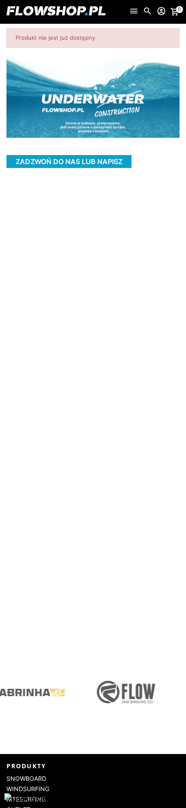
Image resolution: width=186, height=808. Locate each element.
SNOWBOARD (26, 778)
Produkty (26, 766)
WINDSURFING (27, 788)
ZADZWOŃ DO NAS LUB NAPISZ (69, 161)
